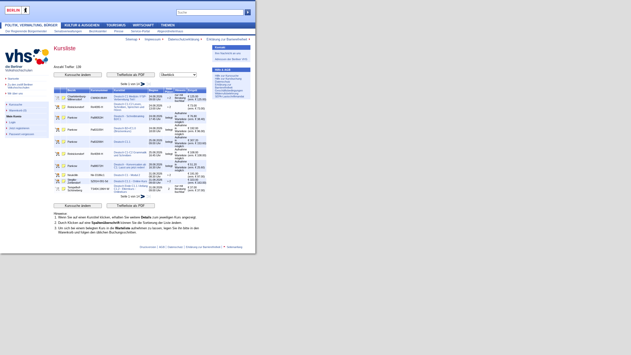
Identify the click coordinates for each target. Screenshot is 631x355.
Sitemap (131, 39)
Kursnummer (99, 90)
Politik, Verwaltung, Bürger (31, 25)
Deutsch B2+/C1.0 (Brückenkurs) (125, 130)
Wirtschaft (143, 25)
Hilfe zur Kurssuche (227, 75)
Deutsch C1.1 (122, 141)
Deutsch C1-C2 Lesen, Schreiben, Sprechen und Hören (129, 107)
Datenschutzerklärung (183, 39)
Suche (247, 12)
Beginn (153, 90)
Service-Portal (140, 31)
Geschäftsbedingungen (229, 90)
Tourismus (116, 25)
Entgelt (192, 90)
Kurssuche (15, 104)
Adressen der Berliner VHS (231, 59)
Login (12, 122)
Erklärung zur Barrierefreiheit (227, 39)
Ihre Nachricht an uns (228, 53)
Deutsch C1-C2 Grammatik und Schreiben (130, 154)
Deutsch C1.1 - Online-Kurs (130, 181)
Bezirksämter (98, 31)
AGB (162, 247)
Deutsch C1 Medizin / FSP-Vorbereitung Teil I (130, 98)
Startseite (13, 78)
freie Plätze (169, 90)
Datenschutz (222, 81)
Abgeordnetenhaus (170, 31)
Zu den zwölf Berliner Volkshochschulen (20, 86)
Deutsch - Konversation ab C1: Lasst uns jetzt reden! (130, 166)
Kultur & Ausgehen (82, 25)
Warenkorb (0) (18, 110)
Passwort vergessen (21, 134)
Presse (118, 31)
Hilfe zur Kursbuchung (228, 78)
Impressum (153, 39)
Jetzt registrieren (19, 128)
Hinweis (180, 90)
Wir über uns (15, 93)
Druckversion (148, 247)
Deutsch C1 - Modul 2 (127, 175)
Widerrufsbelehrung (226, 93)
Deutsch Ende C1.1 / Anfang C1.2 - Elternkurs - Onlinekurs (131, 188)
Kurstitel (119, 90)
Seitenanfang (232, 247)
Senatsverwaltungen (68, 31)
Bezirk (72, 90)
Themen (168, 25)
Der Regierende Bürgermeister (26, 31)
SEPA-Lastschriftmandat (229, 96)
